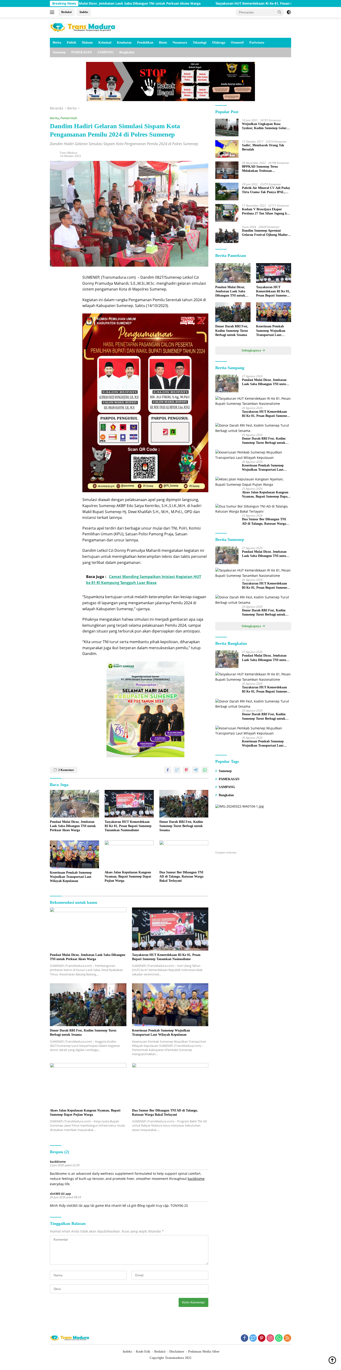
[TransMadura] (84, 27)
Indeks (84, 12)
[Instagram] (270, 1338)
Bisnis (163, 42)
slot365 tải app (60, 1193)
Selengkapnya (251, 350)
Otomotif (237, 42)
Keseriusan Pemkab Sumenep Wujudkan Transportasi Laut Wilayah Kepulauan (71, 877)
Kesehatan (124, 42)
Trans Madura (68, 153)
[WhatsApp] (279, 1338)
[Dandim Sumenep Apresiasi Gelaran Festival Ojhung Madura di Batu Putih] (226, 234)
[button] (279, 12)
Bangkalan (126, 52)
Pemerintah (68, 118)
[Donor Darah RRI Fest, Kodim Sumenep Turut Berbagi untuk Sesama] (184, 804)
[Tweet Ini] (177, 769)
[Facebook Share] (167, 769)
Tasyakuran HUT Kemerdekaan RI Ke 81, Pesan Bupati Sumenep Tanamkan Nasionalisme (229, 3)
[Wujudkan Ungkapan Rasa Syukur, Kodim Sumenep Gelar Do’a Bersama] (226, 127)
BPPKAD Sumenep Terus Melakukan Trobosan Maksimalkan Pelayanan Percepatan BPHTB (260, 169)
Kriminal (104, 42)
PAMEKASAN (81, 52)
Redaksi (66, 12)
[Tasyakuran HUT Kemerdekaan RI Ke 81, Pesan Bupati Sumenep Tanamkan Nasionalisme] (129, 804)
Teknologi (199, 42)
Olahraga (218, 42)
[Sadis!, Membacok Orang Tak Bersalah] (226, 149)
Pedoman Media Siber (203, 1351)
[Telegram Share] (195, 769)
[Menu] (53, 12)
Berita (57, 42)
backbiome (58, 1161)
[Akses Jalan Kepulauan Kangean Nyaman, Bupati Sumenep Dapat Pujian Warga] (129, 854)
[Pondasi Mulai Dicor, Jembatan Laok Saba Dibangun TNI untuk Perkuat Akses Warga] (74, 804)
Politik (71, 42)
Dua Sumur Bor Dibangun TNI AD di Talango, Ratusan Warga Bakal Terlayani (181, 876)
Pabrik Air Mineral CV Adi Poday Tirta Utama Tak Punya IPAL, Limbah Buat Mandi (266, 190)
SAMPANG (105, 52)
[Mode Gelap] (288, 12)
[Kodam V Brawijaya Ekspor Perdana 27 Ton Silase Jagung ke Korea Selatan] (226, 213)
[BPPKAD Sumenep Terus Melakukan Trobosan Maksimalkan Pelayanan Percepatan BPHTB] (226, 170)
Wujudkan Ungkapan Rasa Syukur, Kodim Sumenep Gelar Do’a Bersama (264, 126)
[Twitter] (253, 1338)
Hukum (87, 42)
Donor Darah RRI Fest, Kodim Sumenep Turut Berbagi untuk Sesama (181, 826)
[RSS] (287, 1338)
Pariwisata (256, 42)
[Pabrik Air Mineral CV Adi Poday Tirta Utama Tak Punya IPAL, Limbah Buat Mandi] (226, 191)
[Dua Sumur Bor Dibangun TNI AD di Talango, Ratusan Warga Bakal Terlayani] (184, 854)
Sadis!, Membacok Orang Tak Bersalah (263, 147)
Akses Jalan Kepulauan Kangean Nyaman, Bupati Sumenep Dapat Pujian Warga (128, 876)
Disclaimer (176, 1351)
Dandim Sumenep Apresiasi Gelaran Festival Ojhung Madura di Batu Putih (265, 233)
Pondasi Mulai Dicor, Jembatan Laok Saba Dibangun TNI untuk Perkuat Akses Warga (73, 826)
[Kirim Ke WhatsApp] (204, 769)
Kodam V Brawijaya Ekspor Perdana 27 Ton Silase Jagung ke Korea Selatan (265, 212)
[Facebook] (244, 1338)
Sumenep (59, 52)
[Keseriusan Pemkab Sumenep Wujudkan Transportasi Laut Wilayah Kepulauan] (74, 854)
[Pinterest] (261, 1338)
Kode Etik (143, 1351)
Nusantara (180, 42)
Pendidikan (145, 42)
